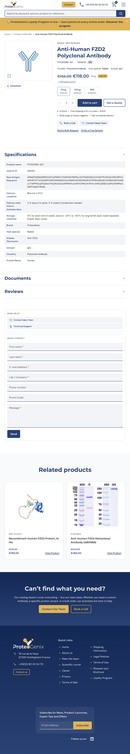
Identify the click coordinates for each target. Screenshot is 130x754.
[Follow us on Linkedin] (92, 739)
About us (67, 653)
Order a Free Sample (92, 130)
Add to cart (89, 103)
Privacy (66, 676)
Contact (68, 4)
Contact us (21, 672)
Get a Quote (114, 103)
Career (66, 670)
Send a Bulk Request (67, 130)
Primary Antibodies (23, 34)
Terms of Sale (70, 682)
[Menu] (123, 4)
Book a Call (81, 609)
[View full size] (9, 75)
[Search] (120, 13)
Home (7, 34)
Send (13, 434)
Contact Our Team (53, 609)
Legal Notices (101, 656)
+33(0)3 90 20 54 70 (31, 664)
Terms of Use (100, 662)
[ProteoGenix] (14, 4)
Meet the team (70, 658)
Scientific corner (71, 664)
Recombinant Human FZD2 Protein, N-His (34, 540)
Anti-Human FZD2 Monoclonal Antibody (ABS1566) (90, 540)
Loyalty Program (102, 678)
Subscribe (82, 725)
